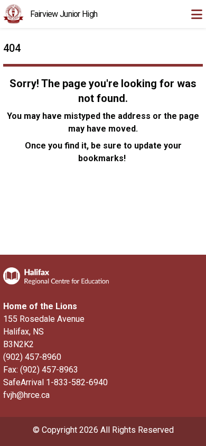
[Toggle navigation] (196, 14)
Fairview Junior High (64, 14)
